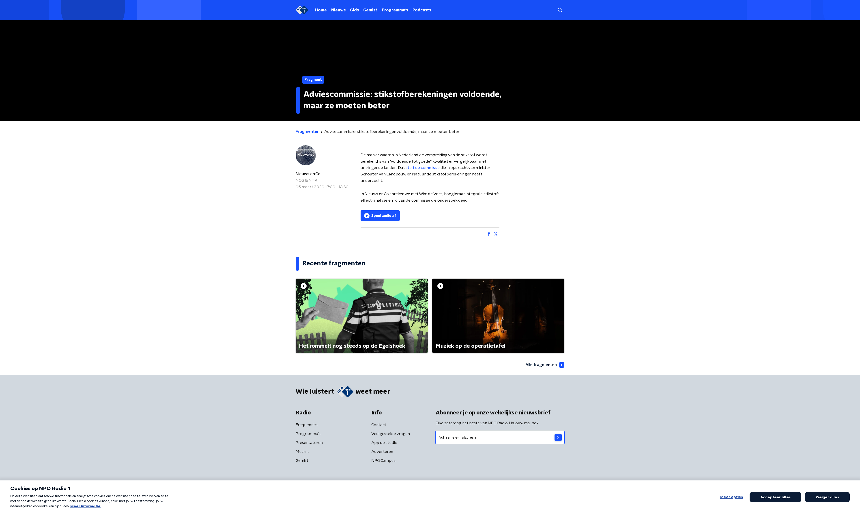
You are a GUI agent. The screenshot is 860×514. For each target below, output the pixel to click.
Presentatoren (309, 443)
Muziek (302, 452)
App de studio (384, 443)
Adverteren (382, 452)
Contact (378, 425)
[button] (560, 10)
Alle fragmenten (541, 365)
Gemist (370, 10)
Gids (354, 10)
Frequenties (307, 425)
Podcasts (422, 10)
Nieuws (338, 10)
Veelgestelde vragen (390, 434)
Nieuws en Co (308, 174)
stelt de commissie (423, 168)
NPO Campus (383, 461)
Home (321, 10)
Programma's (395, 10)
